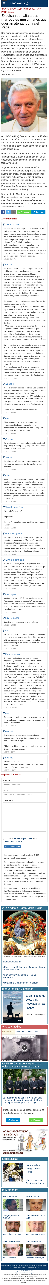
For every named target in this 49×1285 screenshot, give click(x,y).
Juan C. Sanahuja (9, 1258)
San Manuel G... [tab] (8, 1032)
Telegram (39, 212)
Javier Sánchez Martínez (12, 1234)
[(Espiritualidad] (13, 1171)
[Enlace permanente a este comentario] (4, 224)
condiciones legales (13, 841)
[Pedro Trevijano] (36, 1205)
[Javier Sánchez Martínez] (13, 1226)
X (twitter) (18, 1273)
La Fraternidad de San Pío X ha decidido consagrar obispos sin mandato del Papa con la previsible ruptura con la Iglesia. (22, 1100)
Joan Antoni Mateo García (35, 1234)
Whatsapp (24, 212)
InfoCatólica (17, 3)
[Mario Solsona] (13, 1205)
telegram (31, 1273)
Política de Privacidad (35, 1265)
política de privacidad (23, 839)
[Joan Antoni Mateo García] (36, 1226)
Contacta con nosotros (20, 1265)
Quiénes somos (6, 1265)
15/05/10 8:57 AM (7, 75)
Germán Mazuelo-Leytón (35, 1258)
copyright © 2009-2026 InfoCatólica (24, 1271)
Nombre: (6, 780)
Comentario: (8, 800)
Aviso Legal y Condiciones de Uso (28, 1267)
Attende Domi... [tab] (33, 1032)
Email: (5, 790)
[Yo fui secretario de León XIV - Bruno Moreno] (24, 1142)
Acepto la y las (21, 840)
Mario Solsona (10, 1196)
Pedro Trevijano (33, 1196)
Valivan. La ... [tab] (21, 1032)
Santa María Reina (12, 962)
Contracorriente (33, 1241)
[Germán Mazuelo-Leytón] (36, 1250)
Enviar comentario (12, 846)
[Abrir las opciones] (4, 3)
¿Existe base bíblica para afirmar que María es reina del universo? (24, 968)
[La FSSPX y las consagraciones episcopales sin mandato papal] (24, 1081)
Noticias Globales (11, 1241)
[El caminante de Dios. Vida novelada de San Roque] (13, 1007)
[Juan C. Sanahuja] (13, 1250)
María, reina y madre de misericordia (20, 983)
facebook (25, 1273)
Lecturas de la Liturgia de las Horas (33, 1168)
